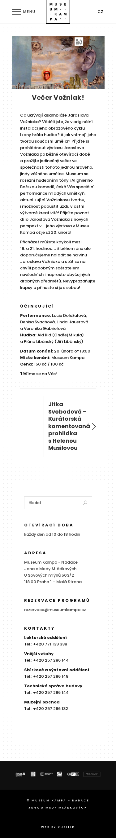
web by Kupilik (58, 827)
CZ (100, 12)
